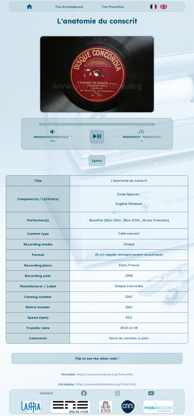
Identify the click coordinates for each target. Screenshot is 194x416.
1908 (129, 276)
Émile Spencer (128, 194)
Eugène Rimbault (129, 204)
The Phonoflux (113, 7)
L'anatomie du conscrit (129, 180)
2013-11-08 (129, 328)
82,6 (129, 317)
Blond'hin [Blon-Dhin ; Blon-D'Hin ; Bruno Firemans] (129, 220)
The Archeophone (69, 7)
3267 (128, 297)
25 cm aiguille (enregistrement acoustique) (129, 254)
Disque (129, 244)
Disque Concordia (129, 286)
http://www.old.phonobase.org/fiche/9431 (106, 384)
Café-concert (129, 233)
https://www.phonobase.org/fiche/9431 (105, 374)
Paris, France (129, 265)
